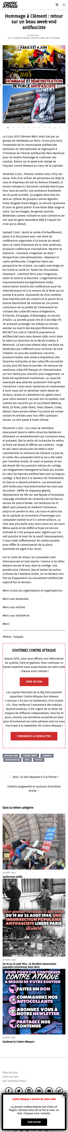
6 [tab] (34, 127)
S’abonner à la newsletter (34, 736)
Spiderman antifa (12, 876)
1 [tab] (8, 127)
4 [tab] (23, 127)
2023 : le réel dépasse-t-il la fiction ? (35, 777)
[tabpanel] (34, 84)
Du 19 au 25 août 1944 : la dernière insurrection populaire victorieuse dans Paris (29, 965)
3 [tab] (18, 127)
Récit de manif (53, 38)
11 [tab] (60, 127)
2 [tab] (13, 127)
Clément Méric (30, 755)
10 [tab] (55, 127)
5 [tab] (29, 127)
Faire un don (10, 1076)
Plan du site (10, 1072)
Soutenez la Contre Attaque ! (19, 1041)
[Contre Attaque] (10, 4)
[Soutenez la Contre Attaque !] (34, 1001)
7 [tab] (39, 127)
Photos (39, 760)
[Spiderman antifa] (34, 841)
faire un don (34, 681)
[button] (56, 4)
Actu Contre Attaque (19, 38)
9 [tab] (49, 127)
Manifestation (12, 760)
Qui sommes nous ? (15, 1081)
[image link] (34, 84)
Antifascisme (37, 38)
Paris (27, 760)
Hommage (47, 755)
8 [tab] (44, 127)
